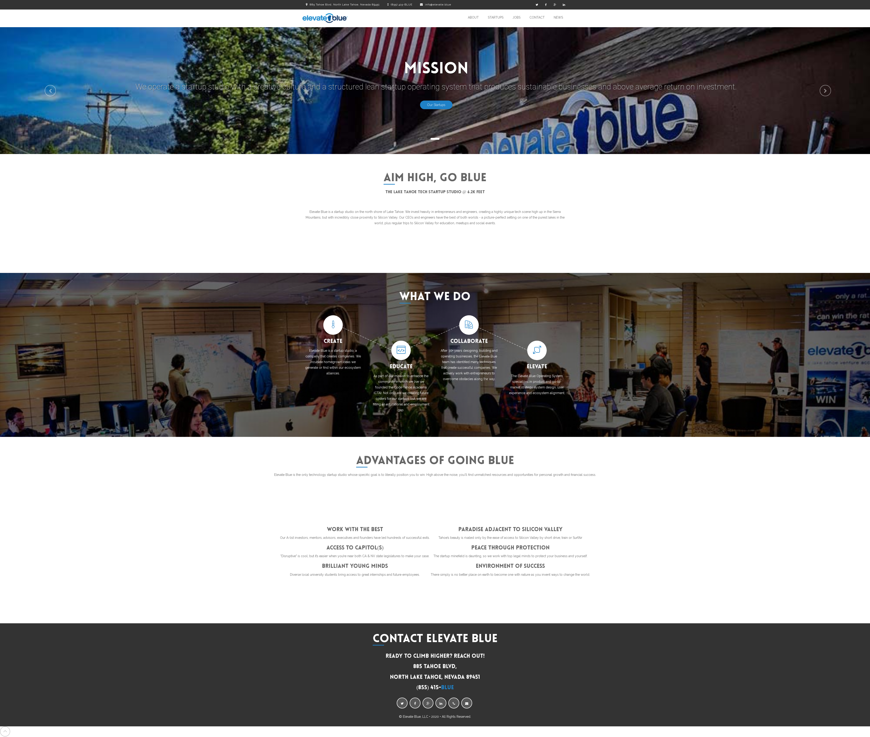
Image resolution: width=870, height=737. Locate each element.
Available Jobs (437, 105)
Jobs (516, 17)
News (558, 17)
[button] (47, 89)
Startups (495, 17)
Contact (537, 17)
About (473, 17)
